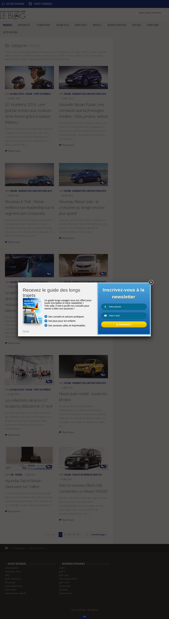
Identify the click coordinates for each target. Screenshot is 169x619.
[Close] (151, 282)
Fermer (26, 331)
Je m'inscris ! (124, 324)
